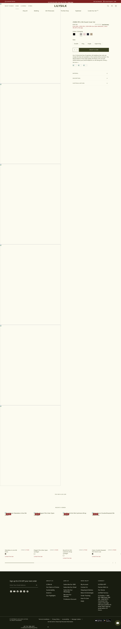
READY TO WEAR (9, 6)
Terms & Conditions (44, 619)
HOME (17, 6)
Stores (30, 6)
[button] (91, 73)
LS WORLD (23, 6)
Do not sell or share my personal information (60, 621)
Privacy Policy (56, 619)
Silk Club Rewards (97, 1)
